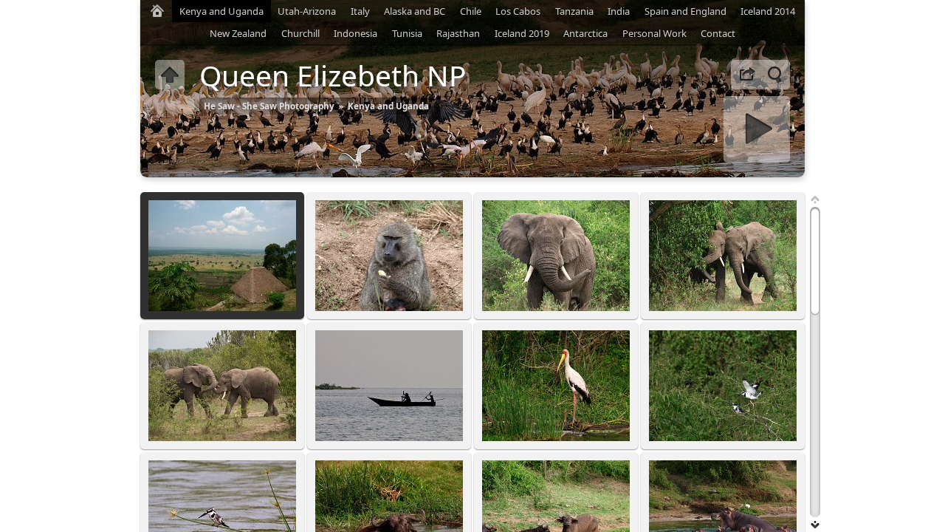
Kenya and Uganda (221, 11)
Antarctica (585, 33)
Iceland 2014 (767, 11)
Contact (718, 33)
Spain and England (685, 11)
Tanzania (574, 11)
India (619, 11)
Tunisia (407, 33)
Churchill (300, 33)
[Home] (157, 11)
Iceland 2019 (522, 33)
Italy (360, 11)
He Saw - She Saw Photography (269, 106)
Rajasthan (458, 33)
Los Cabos (517, 11)
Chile (470, 11)
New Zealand (238, 33)
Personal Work (654, 33)
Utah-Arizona (307, 11)
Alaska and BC (414, 11)
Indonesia (355, 33)
